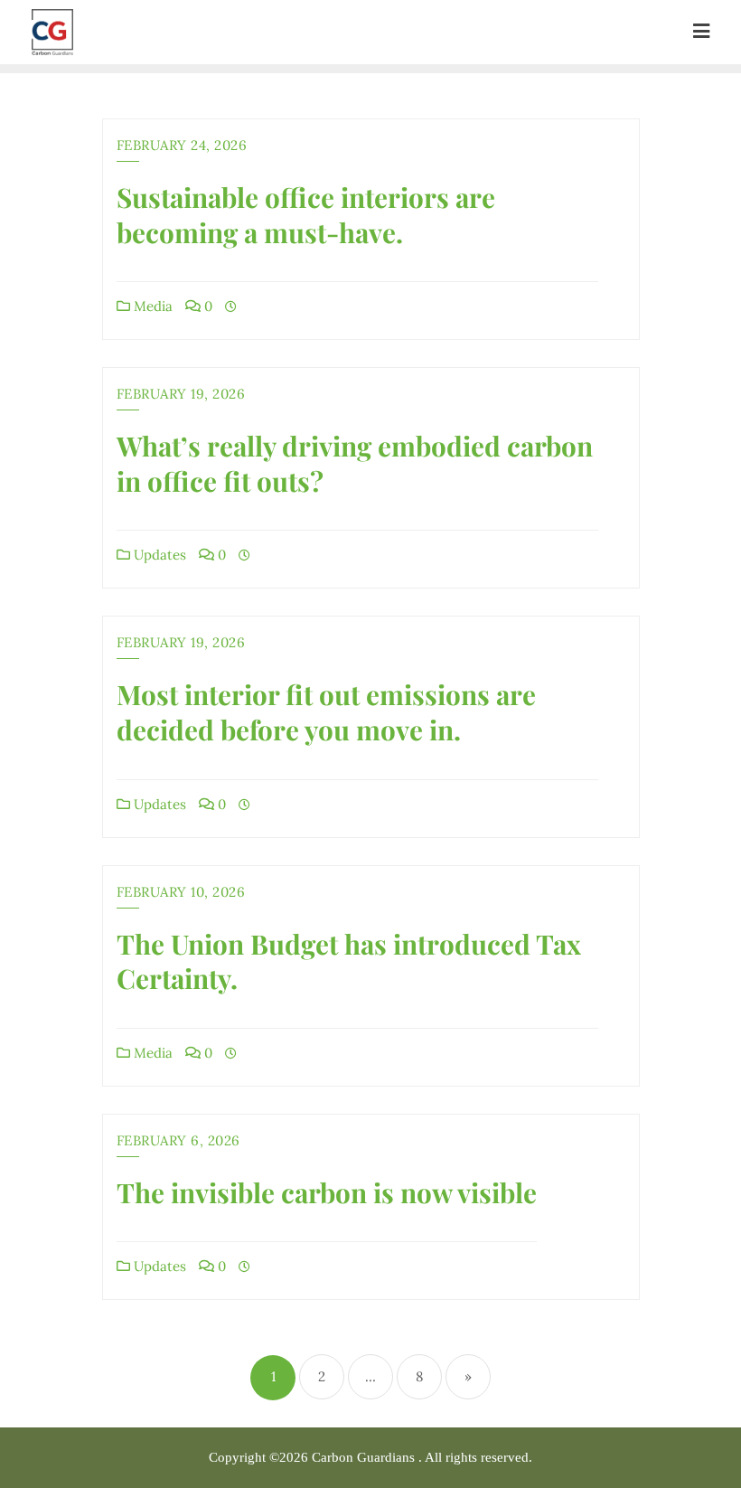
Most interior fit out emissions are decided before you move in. (326, 712)
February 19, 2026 (181, 393)
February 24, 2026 (182, 145)
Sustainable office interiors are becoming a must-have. (306, 215)
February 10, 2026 (181, 891)
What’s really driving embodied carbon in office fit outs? (355, 463)
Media (151, 306)
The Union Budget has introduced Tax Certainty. (349, 961)
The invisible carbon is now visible (327, 1192)
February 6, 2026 (178, 1140)
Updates (158, 554)
